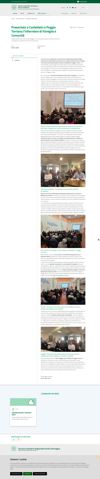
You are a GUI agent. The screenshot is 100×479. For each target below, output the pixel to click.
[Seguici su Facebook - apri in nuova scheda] (66, 7)
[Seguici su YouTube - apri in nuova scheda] (72, 7)
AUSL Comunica (20, 19)
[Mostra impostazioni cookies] (98, 239)
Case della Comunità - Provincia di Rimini (21, 413)
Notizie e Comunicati (31, 19)
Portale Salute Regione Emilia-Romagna (19, 1)
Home (12, 19)
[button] (87, 7)
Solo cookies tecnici (16, 474)
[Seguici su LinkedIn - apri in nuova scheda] (75, 7)
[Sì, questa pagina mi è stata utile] (13, 439)
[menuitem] (15, 13)
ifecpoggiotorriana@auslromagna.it (60, 275)
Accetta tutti (28, 474)
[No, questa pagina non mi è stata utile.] (19, 439)
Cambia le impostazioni (39, 474)
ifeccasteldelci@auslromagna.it (49, 270)
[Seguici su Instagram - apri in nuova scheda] (69, 7)
